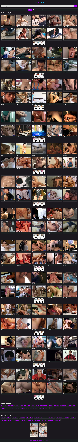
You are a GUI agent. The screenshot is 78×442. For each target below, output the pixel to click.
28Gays (39, 2)
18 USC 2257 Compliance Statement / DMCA (37, 440)
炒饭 (51, 408)
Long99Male (50, 420)
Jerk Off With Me (36, 268)
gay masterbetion (43, 405)
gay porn (3, 417)
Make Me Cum (36, 300)
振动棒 (17, 405)
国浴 (29, 405)
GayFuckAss (30, 420)
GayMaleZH (17, 420)
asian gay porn (59, 417)
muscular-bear (11, 405)
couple (21, 405)
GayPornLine (4, 420)
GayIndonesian (37, 420)
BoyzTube (44, 420)
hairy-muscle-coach (25, 408)
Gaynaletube (15, 417)
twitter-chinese (63, 405)
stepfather (56, 405)
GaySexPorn (10, 420)
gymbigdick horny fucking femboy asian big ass (39, 408)
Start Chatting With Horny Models (36, 107)
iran (5, 405)
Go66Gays (9, 417)
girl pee (69, 405)
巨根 (25, 405)
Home (30, 9)
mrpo (74, 405)
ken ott (37, 405)
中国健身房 (3, 408)
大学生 (32, 405)
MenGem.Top (57, 420)
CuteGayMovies (29, 417)
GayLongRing (22, 417)
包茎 (2, 405)
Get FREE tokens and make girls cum (43, 236)
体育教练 (51, 405)
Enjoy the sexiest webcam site (43, 75)
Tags (47, 9)
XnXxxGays (36, 417)
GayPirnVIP (66, 417)
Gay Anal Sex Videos (51, 417)
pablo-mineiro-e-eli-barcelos (13, 408)
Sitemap (47, 440)
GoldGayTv (23, 420)
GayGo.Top (43, 417)
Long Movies (42, 9)
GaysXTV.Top (73, 417)
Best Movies (35, 9)
